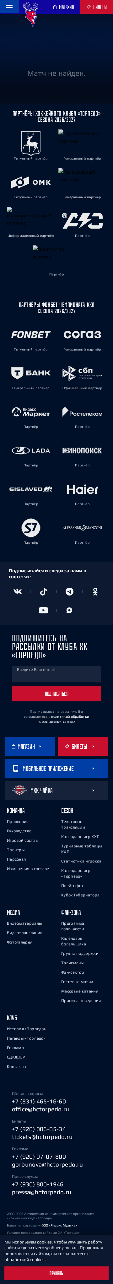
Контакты (16, 1066)
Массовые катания (79, 991)
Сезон (67, 810)
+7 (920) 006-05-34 (39, 1128)
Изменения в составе (28, 868)
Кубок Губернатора (80, 895)
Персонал (16, 859)
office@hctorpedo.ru (40, 1109)
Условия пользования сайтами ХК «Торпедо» (43, 1232)
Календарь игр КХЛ (80, 836)
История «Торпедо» (26, 1028)
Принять (56, 1273)
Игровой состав (22, 840)
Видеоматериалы (24, 923)
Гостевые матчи (77, 981)
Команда (15, 810)
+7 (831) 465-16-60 (39, 1101)
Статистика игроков (81, 861)
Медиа (13, 912)
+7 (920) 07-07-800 (39, 1156)
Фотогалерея (19, 942)
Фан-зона (71, 912)
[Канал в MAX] (69, 610)
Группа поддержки (80, 953)
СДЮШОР (16, 1057)
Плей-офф (72, 885)
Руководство (19, 831)
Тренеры (15, 849)
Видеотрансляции (25, 932)
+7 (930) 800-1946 (38, 1184)
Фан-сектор (72, 972)
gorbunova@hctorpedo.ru (47, 1164)
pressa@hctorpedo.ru (42, 1192)
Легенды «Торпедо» (26, 1038)
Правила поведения (81, 1000)
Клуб (12, 1018)
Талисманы (72, 962)
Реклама (15, 1047)
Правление (18, 821)
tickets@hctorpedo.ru (42, 1136)
